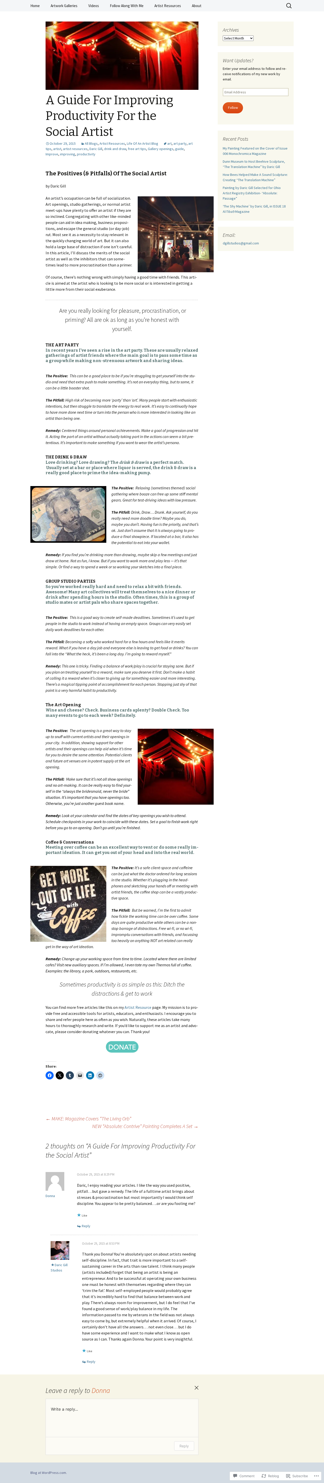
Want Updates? (238, 60)
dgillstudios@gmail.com (241, 243)
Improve (52, 154)
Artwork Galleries (64, 5)
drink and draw (115, 149)
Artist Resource (138, 1007)
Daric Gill (95, 149)
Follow (233, 107)
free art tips (137, 149)
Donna (101, 1390)
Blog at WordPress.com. (48, 1472)
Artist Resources (167, 5)
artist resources (75, 149)
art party (180, 143)
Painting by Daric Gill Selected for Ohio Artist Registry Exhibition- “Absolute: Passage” (252, 193)
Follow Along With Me (127, 5)
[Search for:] (289, 5)
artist (57, 149)
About (196, 5)
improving (67, 154)
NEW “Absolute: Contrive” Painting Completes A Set (145, 1126)
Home (35, 5)
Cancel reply (196, 1388)
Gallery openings (160, 149)
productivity (86, 154)
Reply (86, 1226)
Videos (93, 5)
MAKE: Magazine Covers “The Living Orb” (88, 1118)
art (169, 143)
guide (179, 149)
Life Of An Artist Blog (142, 143)
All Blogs (91, 143)
